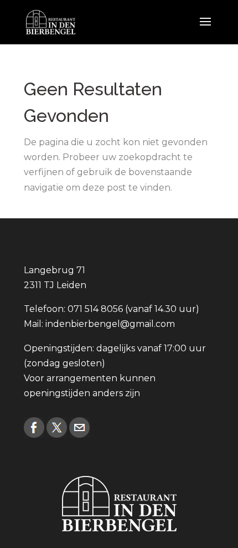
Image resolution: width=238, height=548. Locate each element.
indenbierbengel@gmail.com (110, 324)
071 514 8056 (95, 309)
